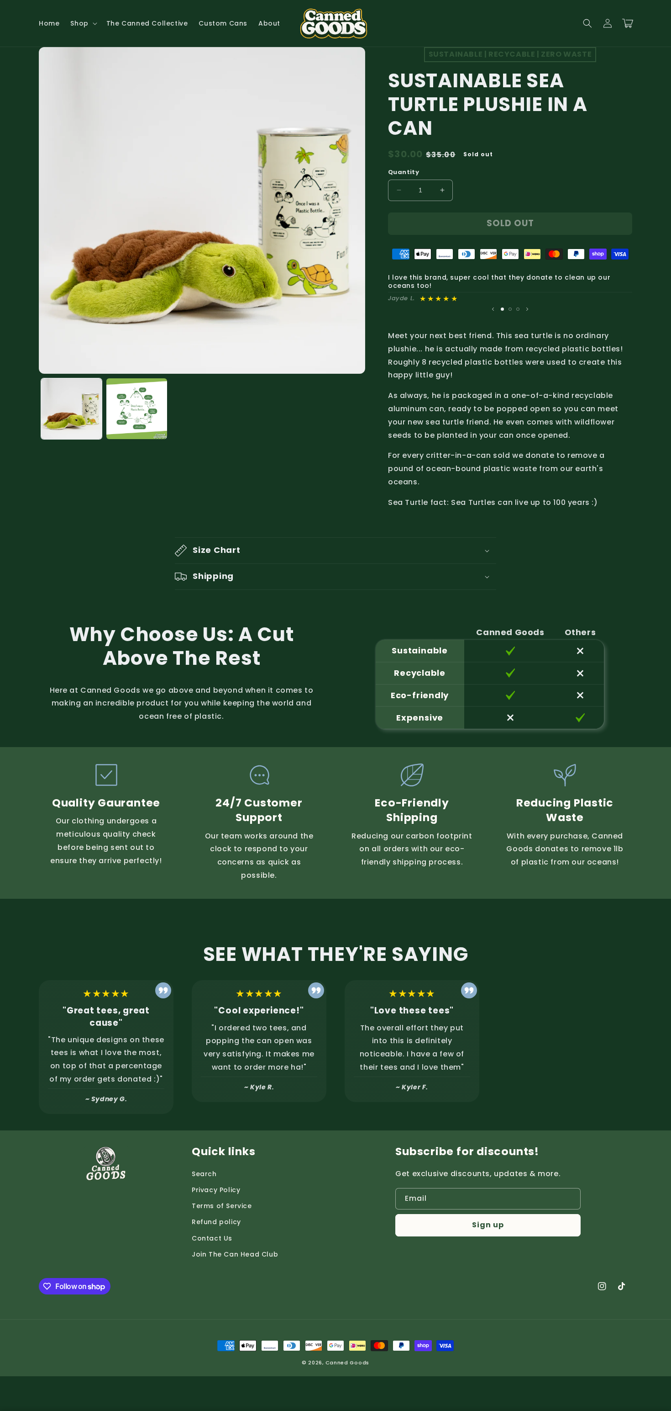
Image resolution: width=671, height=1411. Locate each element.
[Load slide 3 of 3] (518, 309)
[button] (82, 23)
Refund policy (216, 1221)
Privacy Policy (216, 1189)
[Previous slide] (493, 308)
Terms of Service (222, 1205)
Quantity (403, 172)
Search (204, 1173)
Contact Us (212, 1238)
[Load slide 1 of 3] (502, 309)
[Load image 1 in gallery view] (71, 408)
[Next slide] (527, 308)
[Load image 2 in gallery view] (136, 408)
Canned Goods (347, 1362)
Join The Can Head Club (235, 1254)
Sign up (488, 1225)
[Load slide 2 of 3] (510, 309)
